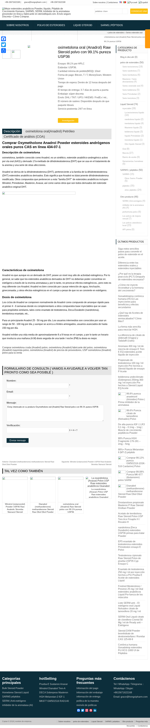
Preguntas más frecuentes (54, 35)
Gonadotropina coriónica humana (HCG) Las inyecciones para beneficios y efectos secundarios (131, 302)
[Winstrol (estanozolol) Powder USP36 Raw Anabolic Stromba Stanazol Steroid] (15, 479)
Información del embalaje (89, 692)
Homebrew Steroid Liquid (15, 692)
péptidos (126, 186)
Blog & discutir (127, 57)
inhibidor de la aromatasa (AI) (17, 705)
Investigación (68, 120)
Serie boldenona (129, 90)
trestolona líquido (132, 140)
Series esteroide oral (131, 86)
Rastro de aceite (129, 157)
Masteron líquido (132, 127)
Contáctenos (112, 2)
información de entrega (88, 696)
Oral (124, 149)
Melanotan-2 (51, 696)
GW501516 (53, 701)
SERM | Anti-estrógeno (132, 201)
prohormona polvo (130, 212)
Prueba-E (44, 684)
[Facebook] (3, 39)
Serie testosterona (130, 67)
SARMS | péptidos (112, 25)
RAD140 (64, 701)
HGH (42, 696)
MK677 (43, 701)
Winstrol (43, 688)
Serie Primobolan (129, 94)
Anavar (64, 684)
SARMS (125, 174)
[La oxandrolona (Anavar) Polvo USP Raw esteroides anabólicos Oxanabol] (98, 486)
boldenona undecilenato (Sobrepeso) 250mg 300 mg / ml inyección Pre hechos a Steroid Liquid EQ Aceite (130, 382)
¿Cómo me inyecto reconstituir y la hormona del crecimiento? (131, 288)
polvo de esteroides (51, 25)
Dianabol (53, 688)
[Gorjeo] (3, 45)
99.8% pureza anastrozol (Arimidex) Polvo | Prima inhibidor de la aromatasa (131, 399)
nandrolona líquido (132, 119)
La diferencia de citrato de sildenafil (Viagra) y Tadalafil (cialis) (131, 338)
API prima (126, 229)
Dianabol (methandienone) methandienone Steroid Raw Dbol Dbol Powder (131, 491)
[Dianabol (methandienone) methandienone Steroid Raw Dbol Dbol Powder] (43, 479)
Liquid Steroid (82, 25)
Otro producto (16, 35)
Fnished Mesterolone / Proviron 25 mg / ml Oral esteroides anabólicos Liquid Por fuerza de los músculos (130, 592)
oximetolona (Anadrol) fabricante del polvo (71, 347)
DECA (42, 692)
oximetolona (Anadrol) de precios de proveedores (55, 350)
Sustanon (55, 684)
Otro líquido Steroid (133, 144)
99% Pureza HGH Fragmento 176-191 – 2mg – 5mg (129, 441)
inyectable (126, 108)
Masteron (63, 692)
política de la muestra (87, 701)
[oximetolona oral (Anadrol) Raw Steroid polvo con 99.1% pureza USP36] (70, 479)
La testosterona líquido (134, 112)
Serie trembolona (129, 75)
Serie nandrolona (129, 71)
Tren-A (61, 688)
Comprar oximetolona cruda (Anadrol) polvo (25, 347)
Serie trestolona (129, 98)
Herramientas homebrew (132, 161)
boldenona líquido (132, 132)
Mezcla (125, 153)
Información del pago (87, 688)
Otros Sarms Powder (133, 178)
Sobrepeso (52, 692)
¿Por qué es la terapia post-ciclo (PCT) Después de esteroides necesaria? (131, 277)
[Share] (3, 51)
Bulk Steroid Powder (13, 688)
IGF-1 (62, 696)
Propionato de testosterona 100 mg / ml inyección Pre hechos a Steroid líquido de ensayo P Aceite (131, 366)
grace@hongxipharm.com (35, 2)
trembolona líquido (132, 123)
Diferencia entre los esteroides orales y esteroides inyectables (129, 265)
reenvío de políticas (86, 705)
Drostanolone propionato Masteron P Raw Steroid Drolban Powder (131, 505)
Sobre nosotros (99, 2)
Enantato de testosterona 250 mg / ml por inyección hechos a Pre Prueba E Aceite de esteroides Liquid (131, 575)
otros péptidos (131, 190)
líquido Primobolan (132, 136)
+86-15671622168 (12, 2)
